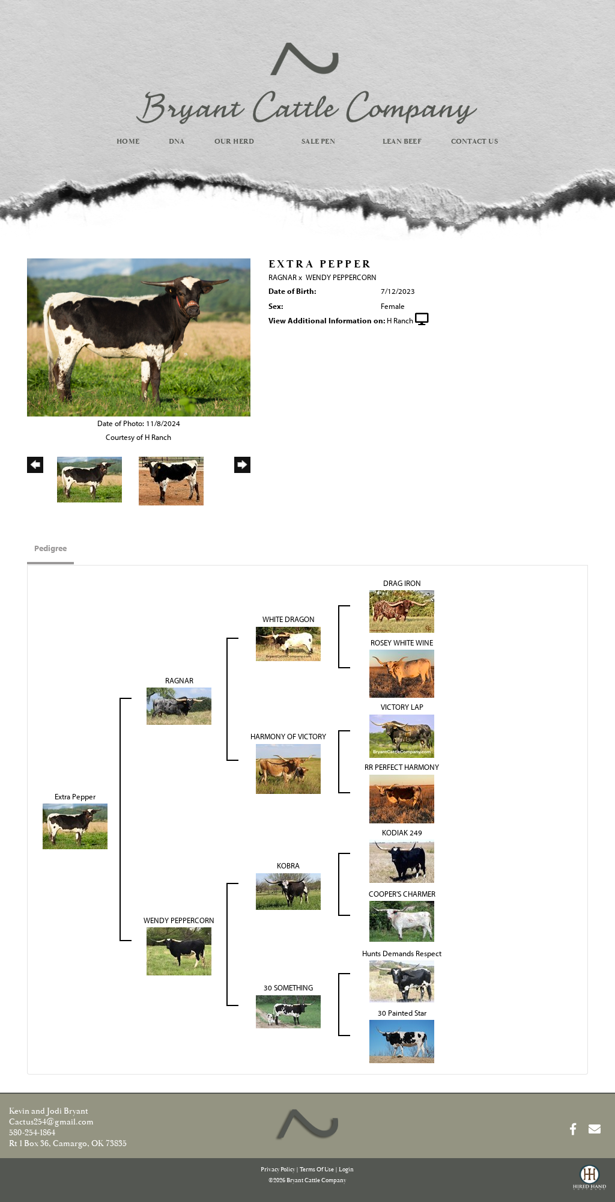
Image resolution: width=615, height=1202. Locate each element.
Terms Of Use (317, 1170)
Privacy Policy (278, 1170)
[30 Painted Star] (401, 1040)
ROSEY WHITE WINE (402, 642)
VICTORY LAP (402, 707)
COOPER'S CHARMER (402, 893)
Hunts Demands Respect (401, 953)
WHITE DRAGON (288, 619)
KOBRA (288, 865)
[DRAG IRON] (401, 610)
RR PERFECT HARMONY (402, 767)
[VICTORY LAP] (401, 735)
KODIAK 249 (402, 832)
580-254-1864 (32, 1132)
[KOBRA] (288, 890)
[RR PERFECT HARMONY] (401, 797)
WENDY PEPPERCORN (341, 277)
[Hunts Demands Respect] (401, 980)
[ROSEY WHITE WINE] (401, 672)
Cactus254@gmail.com (51, 1122)
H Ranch (400, 320)
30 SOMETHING (288, 987)
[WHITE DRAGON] (288, 642)
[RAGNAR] (179, 705)
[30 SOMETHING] (288, 1010)
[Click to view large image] (138, 336)
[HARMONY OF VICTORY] (288, 767)
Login (346, 1170)
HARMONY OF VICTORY (288, 736)
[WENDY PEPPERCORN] (179, 950)
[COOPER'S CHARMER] (401, 920)
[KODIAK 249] (401, 860)
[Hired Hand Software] (589, 1183)
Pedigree (50, 548)
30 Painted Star (402, 1012)
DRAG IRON (402, 583)
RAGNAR (282, 277)
